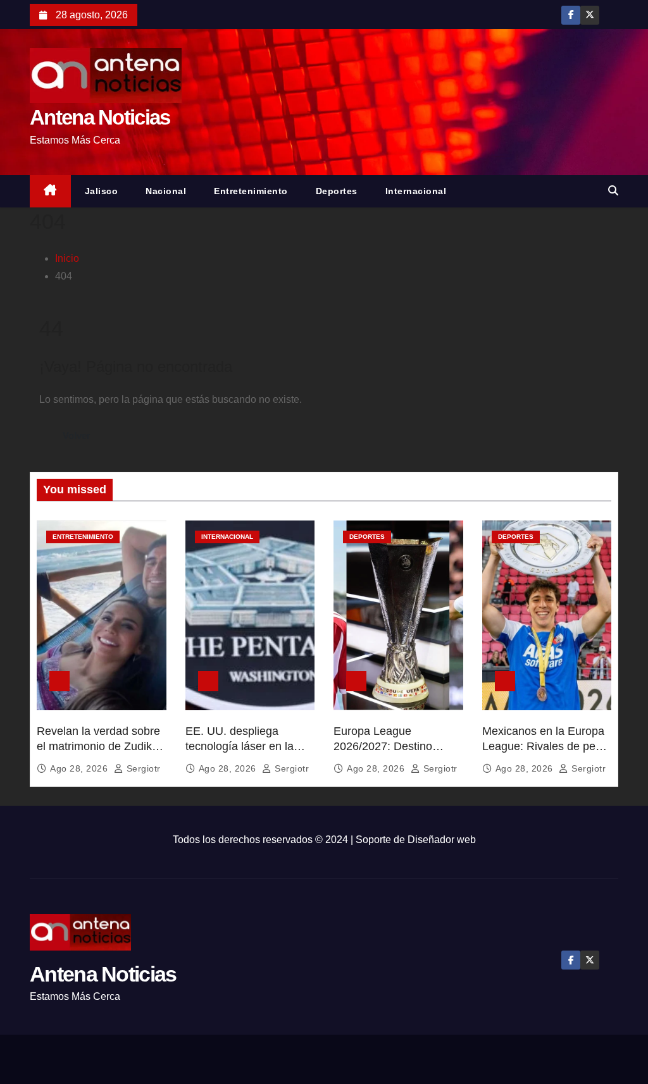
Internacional (416, 191)
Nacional (166, 191)
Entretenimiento (251, 191)
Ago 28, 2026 (80, 768)
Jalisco (101, 191)
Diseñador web (442, 839)
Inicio (67, 258)
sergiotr (142, 768)
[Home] (50, 191)
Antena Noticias (100, 117)
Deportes (337, 191)
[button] (613, 190)
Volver (76, 435)
